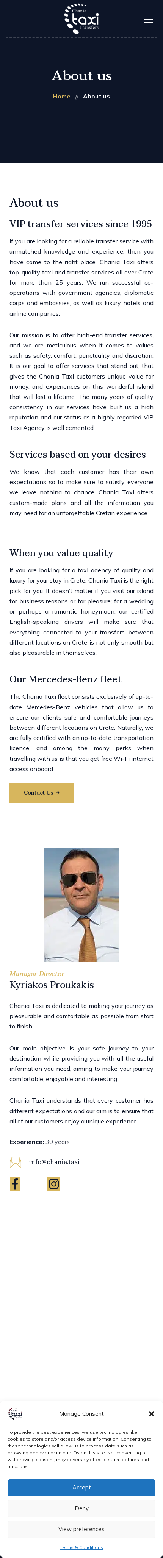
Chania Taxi (117, 262)
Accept (81, 1487)
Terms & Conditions (81, 1547)
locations (48, 642)
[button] (151, 1414)
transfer (107, 241)
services (102, 272)
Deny (82, 1508)
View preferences (81, 1529)
